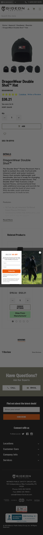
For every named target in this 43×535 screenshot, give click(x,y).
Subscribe (11, 271)
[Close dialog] (40, 252)
